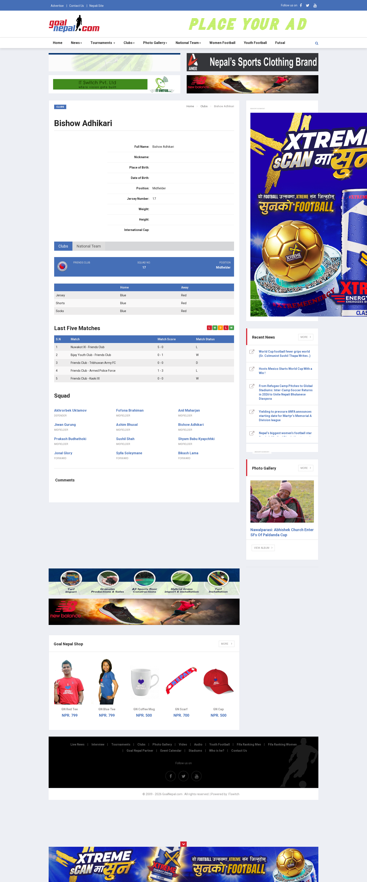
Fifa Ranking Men (249, 744)
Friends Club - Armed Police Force (93, 370)
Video (183, 744)
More (225, 643)
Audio (198, 744)
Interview (98, 744)
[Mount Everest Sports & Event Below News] (144, 594)
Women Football (222, 43)
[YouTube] (315, 5)
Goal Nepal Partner (140, 750)
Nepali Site (96, 5)
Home (57, 43)
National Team (187, 43)
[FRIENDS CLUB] (84, 271)
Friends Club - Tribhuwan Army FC (93, 362)
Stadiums (195, 750)
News (75, 43)
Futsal (280, 43)
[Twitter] (307, 5)
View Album (261, 547)
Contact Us (76, 5)
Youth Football (255, 43)
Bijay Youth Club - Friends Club (91, 355)
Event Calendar (171, 750)
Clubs (128, 43)
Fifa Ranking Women (282, 744)
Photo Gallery (154, 43)
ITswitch (233, 794)
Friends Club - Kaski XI (85, 378)
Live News (78, 744)
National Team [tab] (89, 246)
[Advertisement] (144, 535)
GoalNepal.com (75, 23)
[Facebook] (300, 5)
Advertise (57, 5)
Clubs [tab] (63, 246)
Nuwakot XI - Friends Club (87, 347)
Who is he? (216, 750)
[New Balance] (144, 624)
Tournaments (101, 43)
